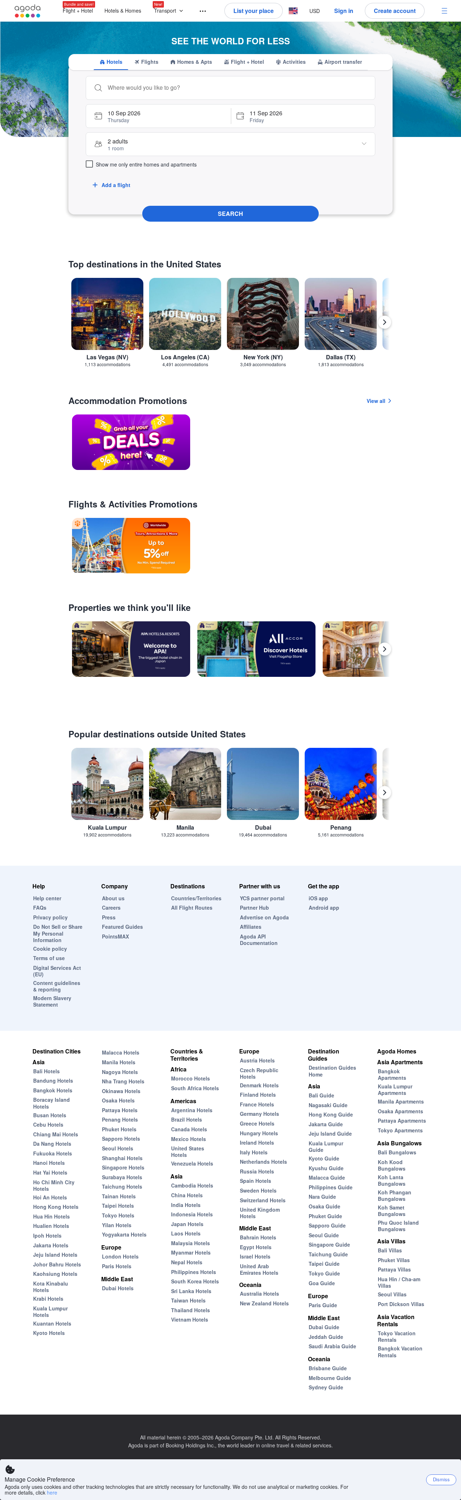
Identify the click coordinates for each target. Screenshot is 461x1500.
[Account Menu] (444, 11)
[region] (230, 325)
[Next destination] (384, 322)
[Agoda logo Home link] (28, 11)
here (52, 1492)
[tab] (111, 62)
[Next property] (384, 649)
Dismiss (441, 1479)
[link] (131, 442)
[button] (170, 11)
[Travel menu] (200, 11)
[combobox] (238, 87)
